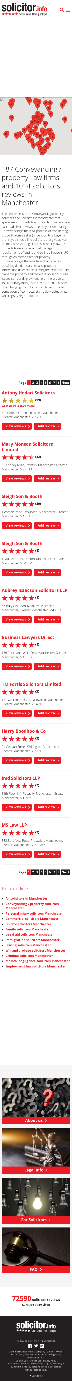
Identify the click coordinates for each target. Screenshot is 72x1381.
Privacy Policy (49, 1360)
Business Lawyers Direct (28, 637)
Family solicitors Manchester (28, 929)
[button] (11, 105)
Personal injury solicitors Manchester (34, 913)
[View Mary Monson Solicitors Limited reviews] (18, 457)
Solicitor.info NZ (38, 1363)
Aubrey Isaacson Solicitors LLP (34, 590)
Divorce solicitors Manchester (28, 924)
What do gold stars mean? (18, 406)
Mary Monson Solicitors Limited (27, 446)
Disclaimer (13, 1363)
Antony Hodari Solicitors (28, 393)
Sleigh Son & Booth (22, 496)
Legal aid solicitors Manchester (30, 934)
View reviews (16, 426)
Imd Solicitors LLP (21, 778)
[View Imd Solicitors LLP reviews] (18, 785)
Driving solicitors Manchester (28, 945)
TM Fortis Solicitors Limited (31, 684)
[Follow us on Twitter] (36, 1346)
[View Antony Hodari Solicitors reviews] (18, 400)
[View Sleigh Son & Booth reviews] (18, 503)
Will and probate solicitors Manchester (35, 950)
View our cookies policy (36, 1369)
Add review (46, 426)
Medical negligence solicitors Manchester (38, 961)
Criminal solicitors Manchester (29, 956)
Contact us (21, 1360)
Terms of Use (35, 1360)
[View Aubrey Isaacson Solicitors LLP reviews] (18, 597)
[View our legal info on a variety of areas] (36, 1151)
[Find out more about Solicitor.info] (36, 1101)
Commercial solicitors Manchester (32, 919)
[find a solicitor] (36, 1326)
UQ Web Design (56, 1363)
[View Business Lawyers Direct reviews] (18, 644)
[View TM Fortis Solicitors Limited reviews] (18, 691)
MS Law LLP (14, 825)
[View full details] (36, 1250)
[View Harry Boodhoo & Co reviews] (18, 738)
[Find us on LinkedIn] (42, 1346)
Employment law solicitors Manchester (36, 966)
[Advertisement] (36, 59)
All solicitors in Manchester (26, 898)
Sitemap (25, 1363)
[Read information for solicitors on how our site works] (36, 1200)
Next (65, 383)
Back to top (37, 1375)
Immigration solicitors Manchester (33, 940)
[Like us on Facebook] (30, 1346)
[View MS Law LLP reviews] (18, 832)
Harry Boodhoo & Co (24, 731)
